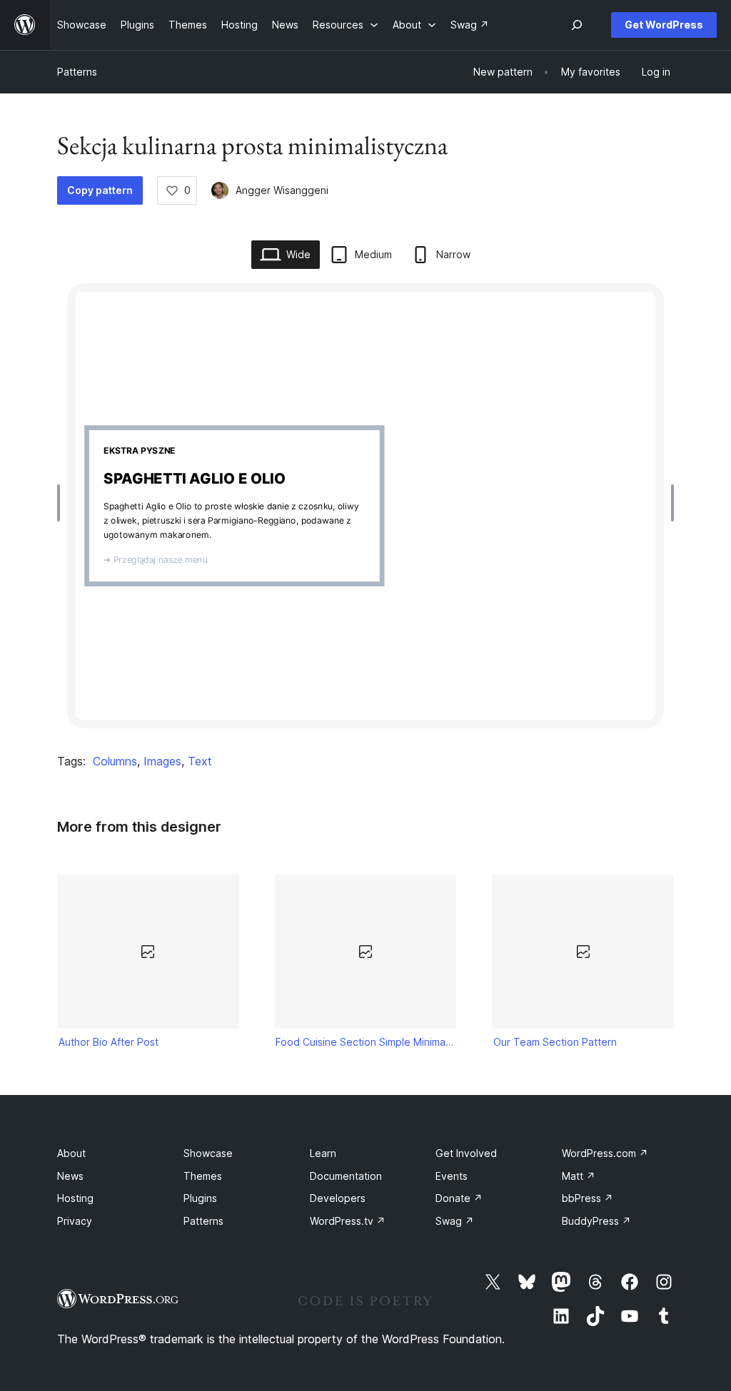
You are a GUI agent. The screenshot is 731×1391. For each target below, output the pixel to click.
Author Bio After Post (108, 1042)
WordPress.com (605, 1153)
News (70, 1176)
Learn (323, 1153)
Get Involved (466, 1153)
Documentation (346, 1176)
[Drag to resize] (62, 502)
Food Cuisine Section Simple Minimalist (365, 1042)
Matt (578, 1176)
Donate (459, 1198)
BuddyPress (596, 1221)
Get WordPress (664, 25)
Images (162, 761)
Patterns (77, 72)
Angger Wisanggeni (282, 190)
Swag (454, 1221)
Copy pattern (100, 190)
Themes (202, 1176)
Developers (338, 1198)
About (71, 1153)
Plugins (200, 1198)
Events (451, 1176)
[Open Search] (577, 25)
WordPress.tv (347, 1221)
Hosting (75, 1198)
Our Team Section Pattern (555, 1042)
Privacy (74, 1221)
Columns (115, 761)
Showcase (208, 1153)
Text (200, 761)
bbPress (587, 1198)
